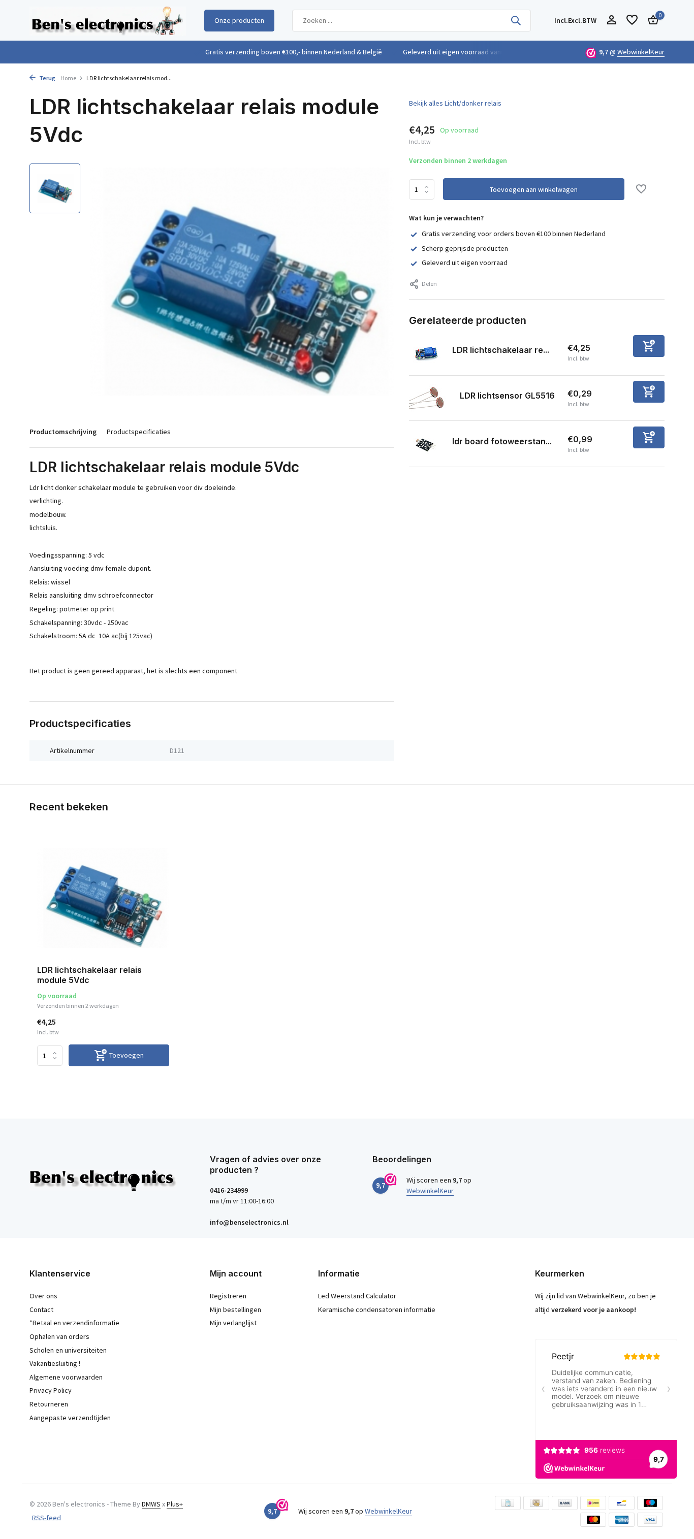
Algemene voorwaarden (66, 1377)
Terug (46, 78)
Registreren (228, 1295)
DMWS (151, 1504)
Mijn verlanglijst (233, 1322)
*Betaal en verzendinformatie (74, 1322)
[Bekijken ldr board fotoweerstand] (427, 444)
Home (68, 78)
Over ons (43, 1295)
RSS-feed (46, 1517)
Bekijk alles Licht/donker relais (455, 103)
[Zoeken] (515, 20)
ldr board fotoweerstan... (502, 441)
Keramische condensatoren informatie (376, 1309)
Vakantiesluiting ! (54, 1363)
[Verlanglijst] (632, 20)
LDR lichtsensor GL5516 (507, 395)
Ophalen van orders (59, 1336)
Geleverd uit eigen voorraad (465, 262)
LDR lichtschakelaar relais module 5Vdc (89, 975)
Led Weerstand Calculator (357, 1295)
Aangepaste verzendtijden (70, 1417)
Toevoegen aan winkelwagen (534, 189)
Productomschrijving (63, 431)
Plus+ (175, 1504)
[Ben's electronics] (107, 20)
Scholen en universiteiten (68, 1350)
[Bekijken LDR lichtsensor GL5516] (430, 398)
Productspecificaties (139, 431)
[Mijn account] (611, 20)
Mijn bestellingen (235, 1309)
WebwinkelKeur (641, 51)
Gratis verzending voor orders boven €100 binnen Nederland (514, 233)
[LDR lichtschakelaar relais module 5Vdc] (103, 898)
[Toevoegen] (649, 346)
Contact (41, 1309)
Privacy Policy (50, 1390)
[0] (650, 20)
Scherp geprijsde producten (465, 248)
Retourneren (48, 1404)
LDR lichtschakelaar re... (500, 350)
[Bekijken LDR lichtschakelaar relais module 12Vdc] (427, 352)
